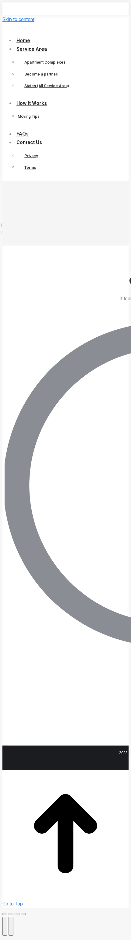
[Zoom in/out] (23, 914)
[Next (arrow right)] (11, 926)
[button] (52, 29)
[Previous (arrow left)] (4, 926)
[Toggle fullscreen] (17, 914)
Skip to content (18, 19)
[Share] (11, 914)
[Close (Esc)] (4, 914)
